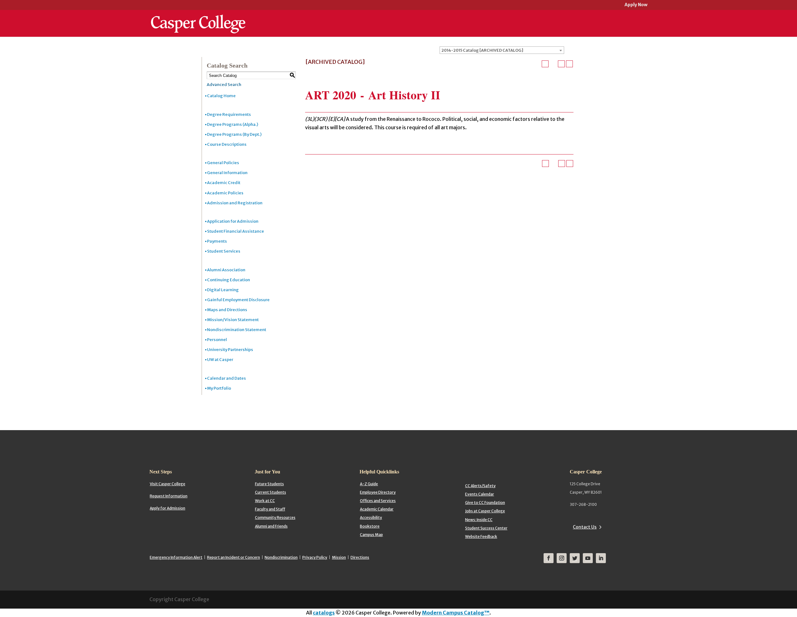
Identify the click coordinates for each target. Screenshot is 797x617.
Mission (339, 557)
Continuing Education (228, 279)
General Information (227, 172)
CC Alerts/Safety (480, 485)
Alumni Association (226, 270)
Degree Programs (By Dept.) (234, 134)
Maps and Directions (227, 309)
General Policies (223, 162)
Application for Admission (232, 221)
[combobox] (502, 50)
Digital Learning (223, 289)
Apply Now (636, 5)
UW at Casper (220, 359)
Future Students (269, 484)
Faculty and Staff (270, 509)
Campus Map (371, 534)
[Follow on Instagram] (562, 558)
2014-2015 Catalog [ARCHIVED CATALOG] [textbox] (482, 50)
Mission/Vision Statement (233, 319)
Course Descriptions (227, 144)
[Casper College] (198, 18)
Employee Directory (378, 492)
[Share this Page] (553, 63)
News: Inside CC (479, 519)
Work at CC (265, 500)
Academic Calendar (377, 509)
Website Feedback (481, 536)
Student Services (223, 251)
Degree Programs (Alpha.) (232, 124)
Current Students (270, 492)
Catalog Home (221, 95)
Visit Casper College (167, 484)
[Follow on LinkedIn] (601, 558)
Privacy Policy (314, 557)
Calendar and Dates (226, 378)
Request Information (168, 496)
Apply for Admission (167, 508)
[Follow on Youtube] (588, 558)
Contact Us (585, 527)
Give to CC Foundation (485, 502)
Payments (217, 241)
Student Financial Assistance (235, 231)
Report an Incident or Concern (233, 557)
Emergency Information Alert (176, 557)
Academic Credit (223, 182)
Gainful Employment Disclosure (238, 299)
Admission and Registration (234, 203)
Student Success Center (486, 528)
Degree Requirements (229, 114)
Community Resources (275, 517)
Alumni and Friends (271, 526)
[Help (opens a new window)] (569, 63)
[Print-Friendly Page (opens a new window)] (561, 63)
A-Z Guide (369, 484)
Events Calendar (479, 494)
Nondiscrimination (281, 557)
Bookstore (370, 526)
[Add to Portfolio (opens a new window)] (545, 63)
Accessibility (371, 517)
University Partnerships (230, 349)
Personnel (217, 339)
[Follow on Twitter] (575, 558)
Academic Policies (225, 193)
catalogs (324, 613)
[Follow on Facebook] (549, 558)
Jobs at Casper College (485, 511)
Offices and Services (378, 500)
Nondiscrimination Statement (236, 329)
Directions (360, 557)
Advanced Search (224, 84)
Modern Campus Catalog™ (455, 613)
